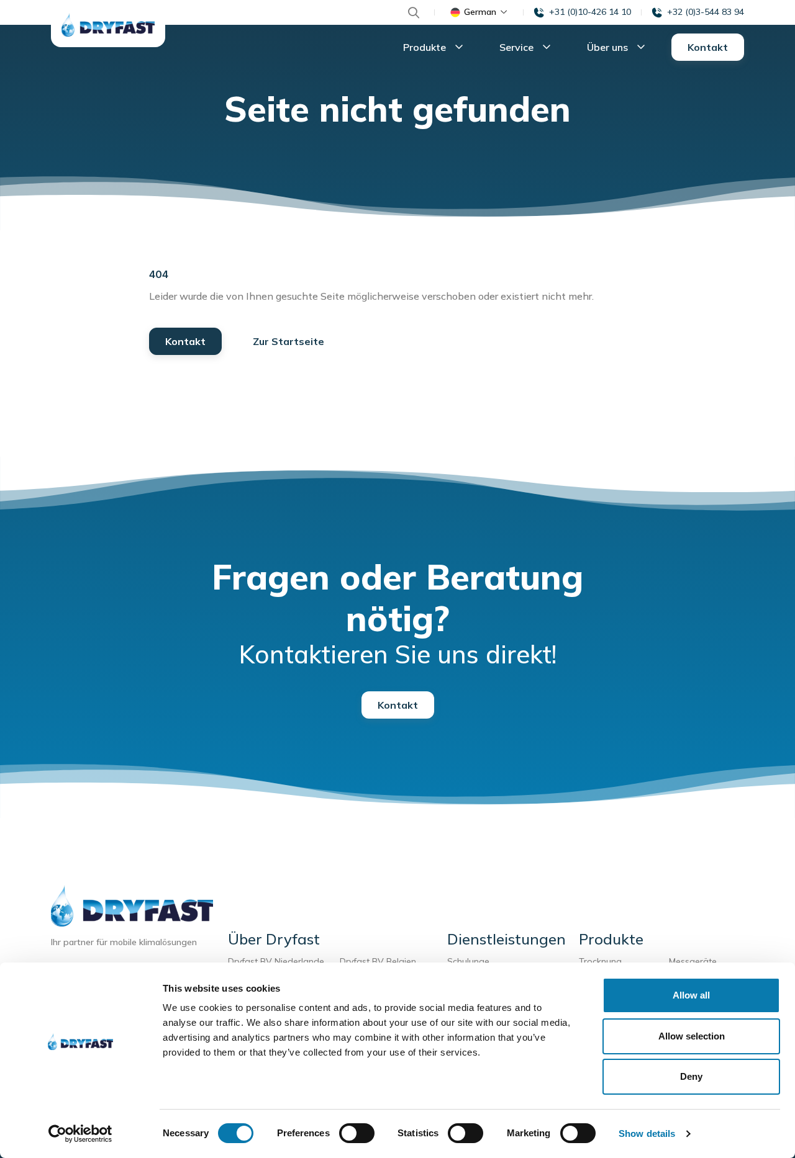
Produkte (425, 47)
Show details (647, 1133)
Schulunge (468, 961)
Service (517, 47)
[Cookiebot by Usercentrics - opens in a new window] (80, 1133)
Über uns (608, 47)
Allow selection (691, 1036)
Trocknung (603, 961)
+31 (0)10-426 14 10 (590, 11)
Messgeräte (693, 961)
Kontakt (708, 47)
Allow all (691, 995)
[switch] (357, 1133)
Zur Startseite (288, 341)
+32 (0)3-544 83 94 (705, 11)
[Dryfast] (108, 24)
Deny (691, 1076)
